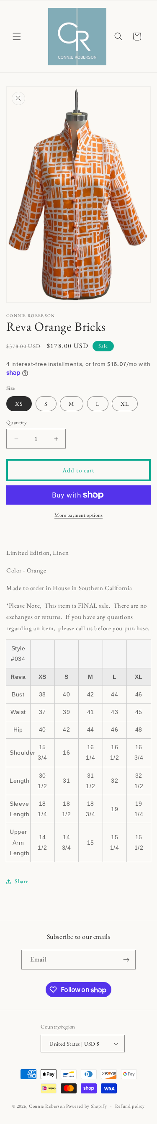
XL (125, 403)
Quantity (16, 422)
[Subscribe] (126, 959)
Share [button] (21, 881)
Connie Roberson (47, 1106)
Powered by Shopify (86, 1106)
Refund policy (130, 1106)
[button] (17, 36)
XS (19, 403)
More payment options (78, 515)
